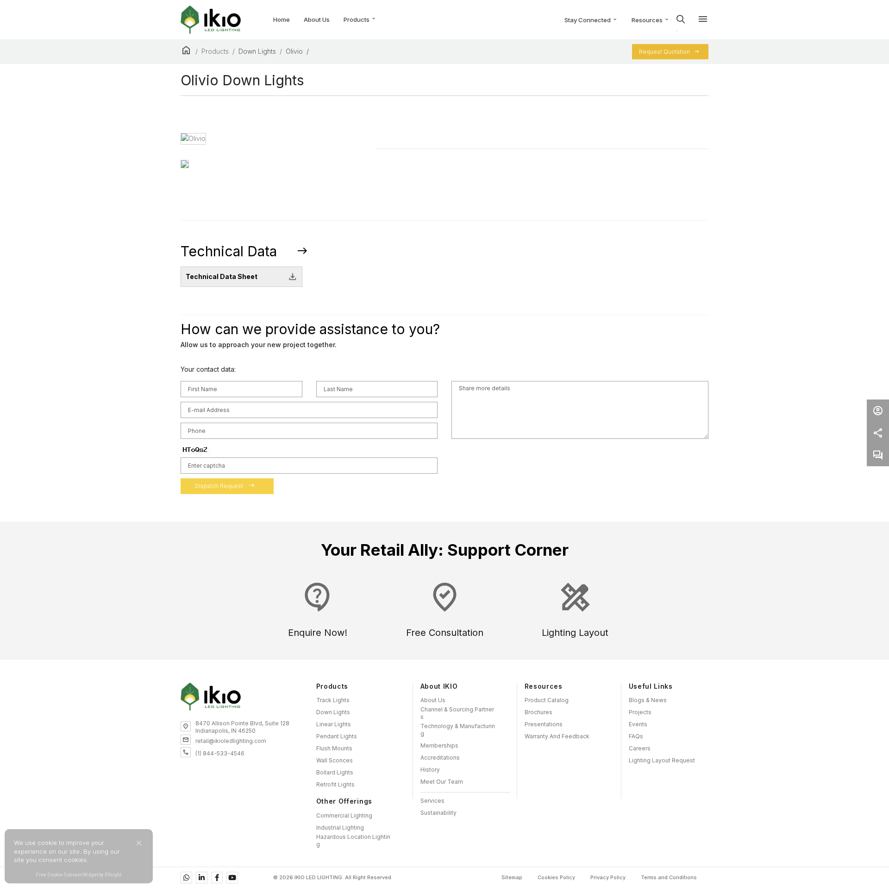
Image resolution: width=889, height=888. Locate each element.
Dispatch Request (225, 485)
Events (638, 724)
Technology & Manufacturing (457, 730)
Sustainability (438, 812)
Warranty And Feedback (557, 736)
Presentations (544, 724)
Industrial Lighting (340, 827)
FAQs (636, 736)
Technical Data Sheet (221, 276)
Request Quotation (664, 51)
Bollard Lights (334, 772)
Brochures (538, 712)
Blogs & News (648, 700)
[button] (139, 843)
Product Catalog (547, 700)
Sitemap (511, 877)
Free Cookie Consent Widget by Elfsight (78, 875)
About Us (432, 700)
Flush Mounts (334, 748)
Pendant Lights (336, 736)
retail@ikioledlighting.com (230, 740)
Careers (640, 748)
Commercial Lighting (344, 815)
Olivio (294, 51)
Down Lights (257, 51)
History (430, 769)
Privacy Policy (608, 877)
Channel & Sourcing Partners (457, 713)
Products (360, 19)
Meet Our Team (441, 781)
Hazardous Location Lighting (353, 840)
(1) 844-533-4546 (219, 753)
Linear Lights (333, 724)
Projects (640, 712)
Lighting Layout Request (662, 760)
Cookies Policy (556, 877)
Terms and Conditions (669, 877)
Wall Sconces (334, 760)
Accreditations (440, 757)
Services (432, 800)
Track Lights (333, 700)
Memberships (439, 745)
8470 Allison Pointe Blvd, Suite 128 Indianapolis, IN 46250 (242, 727)
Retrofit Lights (335, 784)
